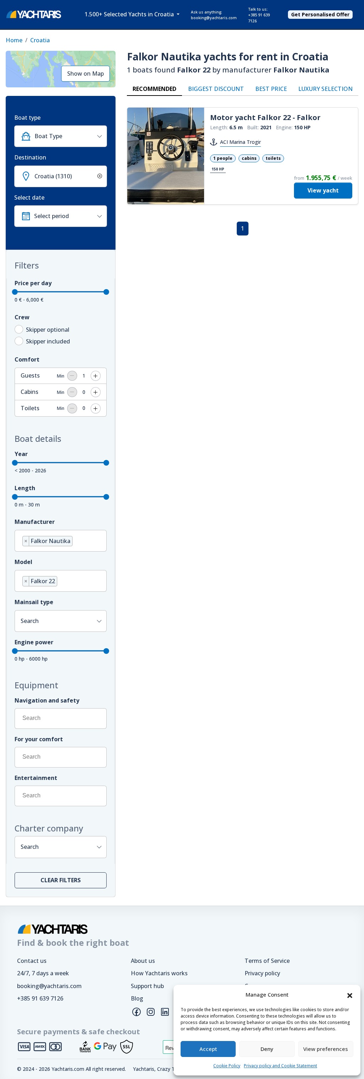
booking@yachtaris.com (49, 986)
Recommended (154, 89)
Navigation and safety (47, 700)
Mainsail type (34, 602)
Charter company (49, 828)
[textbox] (67, 136)
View (323, 190)
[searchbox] (76, 542)
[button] (349, 994)
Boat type (27, 117)
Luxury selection (325, 89)
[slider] (15, 292)
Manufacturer (35, 522)
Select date (29, 197)
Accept (208, 1048)
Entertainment (36, 778)
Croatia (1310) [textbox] (53, 176)
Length (25, 488)
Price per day (33, 283)
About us (143, 961)
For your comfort (39, 739)
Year (21, 454)
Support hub (147, 986)
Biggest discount (216, 89)
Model (23, 562)
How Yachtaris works (159, 973)
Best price (271, 89)
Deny (267, 1048)
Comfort (27, 359)
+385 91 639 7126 (40, 998)
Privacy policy (262, 973)
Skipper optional (47, 330)
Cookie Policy (226, 1066)
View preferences (325, 1048)
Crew (22, 317)
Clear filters (61, 880)
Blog (137, 998)
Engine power (34, 642)
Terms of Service (267, 961)
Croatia (40, 40)
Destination (30, 157)
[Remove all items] (98, 176)
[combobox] (61, 136)
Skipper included (48, 341)
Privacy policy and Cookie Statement (280, 1066)
